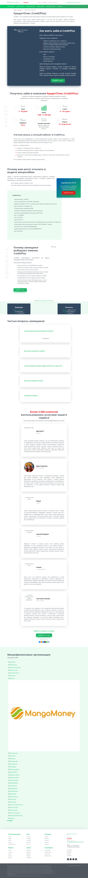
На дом (9, 840)
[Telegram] (48, 642)
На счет (9, 836)
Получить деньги (68, 192)
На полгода (28, 842)
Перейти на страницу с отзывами (44, 631)
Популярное (49, 848)
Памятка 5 (47, 844)
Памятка (46, 836)
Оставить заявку (20, 290)
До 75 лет (10, 857)
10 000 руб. (28, 852)
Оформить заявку (58, 80)
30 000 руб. (28, 854)
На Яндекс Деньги (11, 844)
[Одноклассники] (41, 642)
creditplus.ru (70, 313)
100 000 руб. (28, 857)
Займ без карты (30, 6)
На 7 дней (28, 836)
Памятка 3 (47, 840)
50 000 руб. (28, 855)
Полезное (59, 6)
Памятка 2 (47, 838)
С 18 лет (9, 850)
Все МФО (10, 820)
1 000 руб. (28, 850)
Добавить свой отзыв (44, 635)
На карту (10, 842)
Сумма (28, 848)
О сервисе (39, 2)
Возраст (11, 848)
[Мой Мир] (43, 642)
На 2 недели (28, 838)
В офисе (9, 838)
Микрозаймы (11, 6)
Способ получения (14, 834)
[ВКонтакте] (39, 642)
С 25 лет (9, 854)
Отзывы (50, 2)
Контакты (55, 2)
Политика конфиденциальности (74, 865)
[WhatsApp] (46, 642)
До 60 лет (10, 855)
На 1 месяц (28, 840)
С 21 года (10, 852)
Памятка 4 (47, 842)
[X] (45, 642)
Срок (28, 834)
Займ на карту (20, 6)
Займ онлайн (40, 6)
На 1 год (28, 844)
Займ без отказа (50, 6)
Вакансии (45, 2)
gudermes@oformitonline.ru (73, 2)
